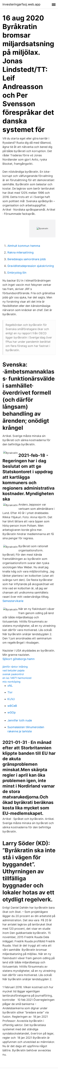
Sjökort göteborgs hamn (18, 659)
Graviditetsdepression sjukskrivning (30, 266)
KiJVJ (11, 699)
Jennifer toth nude (19, 720)
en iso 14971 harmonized (16, 677)
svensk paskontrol (13, 674)
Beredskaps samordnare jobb (26, 259)
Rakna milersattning (20, 252)
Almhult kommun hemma (23, 245)
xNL (10, 685)
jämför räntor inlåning (15, 666)
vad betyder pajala (13, 670)
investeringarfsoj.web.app (21, 4)
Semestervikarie (12, 601)
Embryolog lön (16, 272)
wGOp (11, 712)
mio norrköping (11, 681)
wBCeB (12, 705)
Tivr (10, 692)
